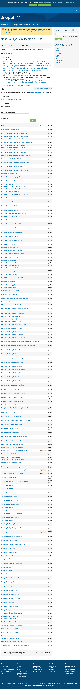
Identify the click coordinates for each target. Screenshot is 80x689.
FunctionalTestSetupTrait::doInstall (11, 321)
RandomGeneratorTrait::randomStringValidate (14, 450)
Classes (57, 51)
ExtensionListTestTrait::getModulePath (12, 302)
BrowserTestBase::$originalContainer (11, 191)
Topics (57, 50)
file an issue (32, 652)
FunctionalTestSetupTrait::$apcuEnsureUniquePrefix (16, 308)
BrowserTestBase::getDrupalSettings (11, 232)
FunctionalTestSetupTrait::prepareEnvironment (14, 354)
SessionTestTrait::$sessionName (10, 457)
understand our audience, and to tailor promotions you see (57, 2)
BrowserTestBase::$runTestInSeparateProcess (14, 206)
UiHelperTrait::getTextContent (9, 606)
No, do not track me (44, 4)
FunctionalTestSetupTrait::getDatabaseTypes (14, 324)
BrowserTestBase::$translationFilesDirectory (13, 213)
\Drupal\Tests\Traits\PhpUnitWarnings (35, 70)
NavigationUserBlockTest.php (25, 25)
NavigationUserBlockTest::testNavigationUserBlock (15, 408)
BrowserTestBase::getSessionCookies (11, 250)
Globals (57, 57)
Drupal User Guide (38, 668)
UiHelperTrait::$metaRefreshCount (11, 548)
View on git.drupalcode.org (44, 88)
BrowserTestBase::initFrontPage (10, 257)
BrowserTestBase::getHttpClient (10, 236)
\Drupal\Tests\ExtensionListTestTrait (13, 75)
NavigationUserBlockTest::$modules (11, 397)
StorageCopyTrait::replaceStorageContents (13, 467)
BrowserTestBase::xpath (8, 281)
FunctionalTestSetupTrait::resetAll (11, 372)
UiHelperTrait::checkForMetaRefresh (11, 563)
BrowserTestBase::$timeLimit (9, 210)
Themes (51, 669)
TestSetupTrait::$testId (7, 520)
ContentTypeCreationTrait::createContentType (14, 298)
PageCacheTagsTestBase (39, 77)
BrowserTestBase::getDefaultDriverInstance (13, 228)
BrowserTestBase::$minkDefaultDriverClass (13, 189)
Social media (4, 668)
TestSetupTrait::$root (7, 507)
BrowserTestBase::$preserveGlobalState (12, 197)
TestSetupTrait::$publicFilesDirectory (11, 504)
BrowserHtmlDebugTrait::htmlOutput (11, 166)
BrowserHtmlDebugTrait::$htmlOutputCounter (14, 138)
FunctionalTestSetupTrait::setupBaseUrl (12, 381)
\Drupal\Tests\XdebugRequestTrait (13, 70)
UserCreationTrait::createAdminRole (11, 625)
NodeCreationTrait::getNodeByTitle (11, 416)
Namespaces (59, 60)
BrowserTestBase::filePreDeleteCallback (12, 224)
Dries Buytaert (50, 685)
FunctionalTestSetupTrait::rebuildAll (11, 366)
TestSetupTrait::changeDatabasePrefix (12, 524)
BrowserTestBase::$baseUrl (9, 173)
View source (4, 101)
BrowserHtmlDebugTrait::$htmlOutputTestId (13, 152)
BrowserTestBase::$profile (8, 201)
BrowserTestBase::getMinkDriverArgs (11, 240)
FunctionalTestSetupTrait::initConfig (11, 328)
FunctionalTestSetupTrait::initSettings (12, 334)
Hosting (19, 669)
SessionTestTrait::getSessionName (11, 462)
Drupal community (26, 654)
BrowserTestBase (20, 60)
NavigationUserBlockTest (40, 81)
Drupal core (52, 666)
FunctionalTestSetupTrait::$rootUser (11, 316)
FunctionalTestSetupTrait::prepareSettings (13, 362)
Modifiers (51, 126)
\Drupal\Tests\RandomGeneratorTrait (14, 65)
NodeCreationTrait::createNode (10, 412)
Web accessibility (70, 666)
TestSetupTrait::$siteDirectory (9, 510)
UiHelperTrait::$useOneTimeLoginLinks (12, 552)
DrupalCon (20, 674)
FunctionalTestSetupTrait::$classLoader (12, 313)
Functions (58, 53)
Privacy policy (69, 673)
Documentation (37, 663)
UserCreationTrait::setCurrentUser (11, 638)
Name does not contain (8, 112)
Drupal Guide (36, 666)
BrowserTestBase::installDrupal (10, 263)
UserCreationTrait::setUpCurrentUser (11, 641)
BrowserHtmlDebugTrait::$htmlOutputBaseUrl (14, 133)
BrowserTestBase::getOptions (9, 244)
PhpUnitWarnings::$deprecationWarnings (13, 428)
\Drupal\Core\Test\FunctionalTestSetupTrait (15, 61)
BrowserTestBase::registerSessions (11, 265)
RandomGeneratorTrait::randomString (12, 447)
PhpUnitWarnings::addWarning (10, 432)
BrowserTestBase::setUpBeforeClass (11, 271)
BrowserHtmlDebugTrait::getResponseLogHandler (15, 162)
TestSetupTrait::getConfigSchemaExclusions (13, 528)
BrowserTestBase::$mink (8, 184)
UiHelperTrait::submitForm (8, 618)
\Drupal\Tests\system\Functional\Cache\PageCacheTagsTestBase (27, 82)
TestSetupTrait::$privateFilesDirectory (12, 500)
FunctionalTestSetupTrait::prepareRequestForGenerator (17, 358)
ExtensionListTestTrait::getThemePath (12, 304)
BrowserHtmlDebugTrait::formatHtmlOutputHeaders (16, 155)
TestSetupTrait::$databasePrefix (10, 488)
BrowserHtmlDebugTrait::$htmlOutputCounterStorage (16, 142)
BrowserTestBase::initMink (8, 260)
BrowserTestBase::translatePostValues (12, 277)
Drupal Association (70, 668)
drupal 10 (5, 25)
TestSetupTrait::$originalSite (9, 496)
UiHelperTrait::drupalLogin (8, 586)
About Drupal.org (70, 669)
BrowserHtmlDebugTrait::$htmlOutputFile (13, 150)
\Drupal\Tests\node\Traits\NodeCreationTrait (38, 65)
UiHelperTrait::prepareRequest (9, 616)
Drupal (27, 685)
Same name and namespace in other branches (16, 45)
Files (56, 58)
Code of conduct (21, 676)
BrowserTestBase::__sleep (8, 287)
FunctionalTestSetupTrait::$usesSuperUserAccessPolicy (17, 319)
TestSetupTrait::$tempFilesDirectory (11, 517)
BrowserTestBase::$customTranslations (12, 181)
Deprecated (58, 62)
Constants (58, 55)
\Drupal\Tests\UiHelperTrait (37, 61)
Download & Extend (55, 663)
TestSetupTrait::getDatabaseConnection (12, 532)
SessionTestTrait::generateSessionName (12, 459)
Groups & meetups (22, 673)
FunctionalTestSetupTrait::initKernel (11, 332)
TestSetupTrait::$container (8, 485)
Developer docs (37, 669)
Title (20, 126)
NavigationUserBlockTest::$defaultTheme (13, 393)
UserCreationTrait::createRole (9, 628)
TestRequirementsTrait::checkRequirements (13, 473)
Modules (51, 668)
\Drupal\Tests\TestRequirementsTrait (14, 68)
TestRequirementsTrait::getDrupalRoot (12, 477)
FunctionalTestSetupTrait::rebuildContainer (13, 369)
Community (20, 663)
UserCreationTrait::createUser (9, 632)
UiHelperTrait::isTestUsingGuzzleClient (12, 613)
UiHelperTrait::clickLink (7, 570)
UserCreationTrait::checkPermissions (11, 622)
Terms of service (70, 671)
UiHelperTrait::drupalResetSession (11, 594)
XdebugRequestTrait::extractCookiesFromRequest (15, 645)
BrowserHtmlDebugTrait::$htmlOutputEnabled (14, 147)
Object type (4, 118)
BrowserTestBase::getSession (9, 247)
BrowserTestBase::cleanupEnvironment (12, 216)
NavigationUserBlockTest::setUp (10, 404)
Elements (58, 65)
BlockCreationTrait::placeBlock (10, 129)
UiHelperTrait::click (6, 567)
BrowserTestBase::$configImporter (11, 177)
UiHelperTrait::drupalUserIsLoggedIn (11, 598)
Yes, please (33, 4)
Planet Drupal (4, 666)
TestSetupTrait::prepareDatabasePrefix (12, 536)
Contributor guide (22, 671)
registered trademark (37, 685)
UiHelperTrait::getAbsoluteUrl (9, 602)
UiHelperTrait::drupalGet (8, 582)
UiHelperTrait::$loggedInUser (9, 540)
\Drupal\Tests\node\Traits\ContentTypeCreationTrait (18, 67)
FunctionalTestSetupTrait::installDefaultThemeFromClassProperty (20, 341)
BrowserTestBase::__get (8, 285)
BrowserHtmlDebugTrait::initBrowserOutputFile (14, 170)
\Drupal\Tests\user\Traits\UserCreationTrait (37, 68)
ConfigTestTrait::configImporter (10, 290)
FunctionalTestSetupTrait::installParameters (13, 350)
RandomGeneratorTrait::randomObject (12, 444)
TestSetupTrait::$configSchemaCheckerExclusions (15, 481)
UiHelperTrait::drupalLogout (9, 590)
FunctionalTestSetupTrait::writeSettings (12, 385)
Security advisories (6, 671)
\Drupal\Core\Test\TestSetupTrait (12, 63)
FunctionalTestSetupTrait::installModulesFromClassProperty (18, 345)
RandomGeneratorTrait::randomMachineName (14, 441)
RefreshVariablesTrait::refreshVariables (12, 454)
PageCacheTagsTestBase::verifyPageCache (13, 424)
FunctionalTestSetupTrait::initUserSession (13, 337)
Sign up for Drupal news (7, 669)
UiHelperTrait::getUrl (7, 610)
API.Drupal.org (37, 671)
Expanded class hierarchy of (16, 85)
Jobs (2, 673)
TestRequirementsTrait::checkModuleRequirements (15, 470)
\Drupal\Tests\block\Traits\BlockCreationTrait (36, 63)
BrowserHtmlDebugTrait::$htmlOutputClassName (15, 136)
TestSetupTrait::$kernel (7, 492)
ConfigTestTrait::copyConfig (9, 294)
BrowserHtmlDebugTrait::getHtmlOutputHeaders (15, 159)
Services (57, 64)
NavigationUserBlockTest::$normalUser (12, 401)
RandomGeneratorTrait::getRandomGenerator (14, 436)
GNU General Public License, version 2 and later (63, 683)
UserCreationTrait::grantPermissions (11, 635)
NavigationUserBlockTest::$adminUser (12, 389)
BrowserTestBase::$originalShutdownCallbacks (14, 194)
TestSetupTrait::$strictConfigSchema (11, 513)
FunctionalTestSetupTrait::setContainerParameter (15, 377)
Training (19, 668)
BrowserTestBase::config (8, 219)
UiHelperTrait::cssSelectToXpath (10, 578)
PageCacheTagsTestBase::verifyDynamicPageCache (15, 420)
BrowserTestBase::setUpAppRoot (10, 267)
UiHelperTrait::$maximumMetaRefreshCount (13, 544)
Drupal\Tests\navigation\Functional (11, 99)
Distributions (52, 671)
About (67, 663)
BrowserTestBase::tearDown (9, 274)
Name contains (5, 106)
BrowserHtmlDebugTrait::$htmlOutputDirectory (14, 145)
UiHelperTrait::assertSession (9, 555)
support (42, 652)
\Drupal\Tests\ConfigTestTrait (43, 67)
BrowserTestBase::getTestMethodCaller (12, 253)
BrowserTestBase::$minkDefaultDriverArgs (13, 186)
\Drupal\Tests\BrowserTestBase (15, 79)
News (2, 663)
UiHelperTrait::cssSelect (8, 573)
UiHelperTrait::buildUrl (7, 559)
